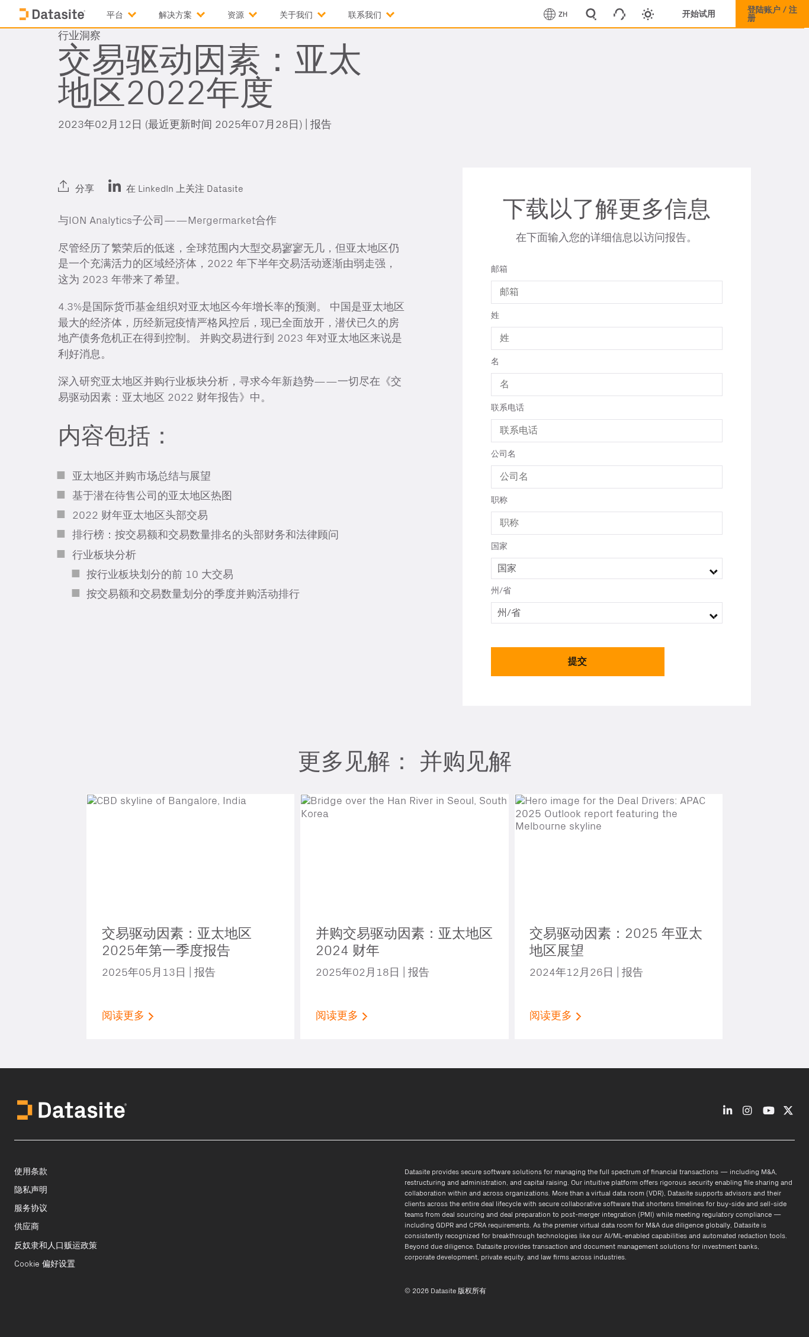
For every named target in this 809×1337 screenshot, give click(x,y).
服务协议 (30, 1208)
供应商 (26, 1227)
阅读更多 (123, 1016)
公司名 (503, 454)
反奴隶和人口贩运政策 (55, 1246)
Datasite (417, 1171)
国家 (499, 546)
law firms (555, 1257)
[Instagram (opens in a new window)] (747, 1111)
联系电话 (507, 408)
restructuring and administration (455, 1182)
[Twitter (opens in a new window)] (98, 179)
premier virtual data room (593, 1225)
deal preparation (525, 1214)
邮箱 (499, 269)
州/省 (501, 591)
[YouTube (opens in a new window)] (769, 1111)
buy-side (730, 1203)
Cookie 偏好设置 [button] (44, 1264)
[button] (133, 12)
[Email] (126, 179)
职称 (499, 500)
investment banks (729, 1246)
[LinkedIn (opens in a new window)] (70, 179)
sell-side (773, 1203)
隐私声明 (30, 1190)
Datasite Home (53, 15)
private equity (502, 1257)
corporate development (440, 1257)
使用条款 (30, 1172)
